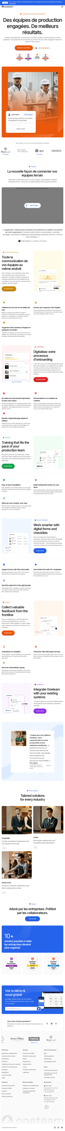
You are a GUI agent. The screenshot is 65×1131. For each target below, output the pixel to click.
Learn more (8, 466)
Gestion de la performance (9, 1067)
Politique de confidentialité (31, 1085)
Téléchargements (49, 1056)
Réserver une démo (23, 48)
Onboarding (5, 1058)
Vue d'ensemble (6, 1075)
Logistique (26, 1072)
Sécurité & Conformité (8, 1085)
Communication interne (8, 1056)
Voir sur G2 (32, 919)
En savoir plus (8, 288)
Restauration (26, 1061)
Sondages (5, 1069)
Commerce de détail (28, 1053)
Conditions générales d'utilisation (29, 1091)
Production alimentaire (29, 1069)
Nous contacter (6, 1093)
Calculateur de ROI (49, 1077)
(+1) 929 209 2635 (49, 1101)
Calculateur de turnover (51, 1070)
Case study (15, 154)
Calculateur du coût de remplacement (50, 1073)
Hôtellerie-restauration (29, 1056)
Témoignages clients (50, 1061)
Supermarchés (27, 1064)
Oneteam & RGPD (7, 1088)
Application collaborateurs (9, 1053)
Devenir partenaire (7, 1096)
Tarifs (3, 1077)
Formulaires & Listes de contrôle (11, 1064)
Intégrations (5, 1072)
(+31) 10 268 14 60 (49, 1092)
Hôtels (24, 1058)
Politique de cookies (29, 1088)
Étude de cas (22, 1042)
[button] (62, 7)
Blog (45, 1053)
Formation (4, 1061)
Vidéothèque (47, 1058)
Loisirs (25, 1067)
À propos (4, 1091)
